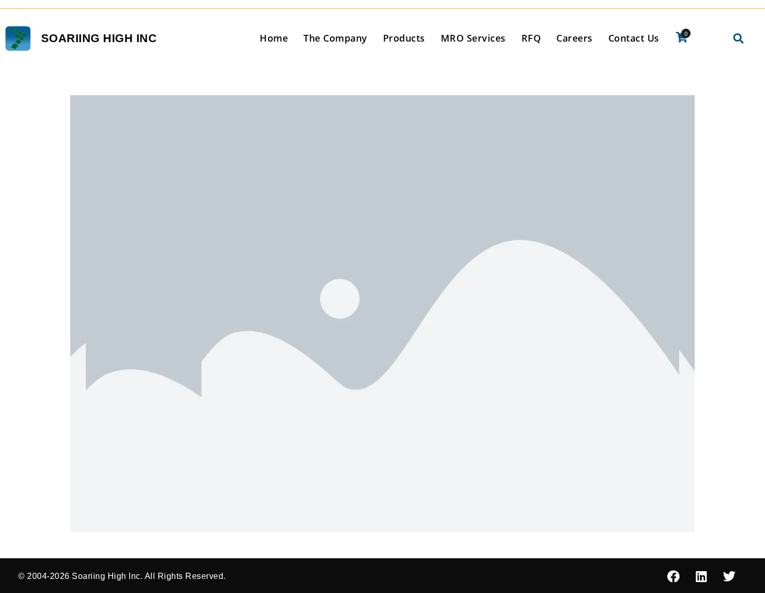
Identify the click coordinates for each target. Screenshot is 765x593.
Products (404, 38)
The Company (335, 38)
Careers (574, 38)
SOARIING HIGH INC (99, 38)
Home (274, 38)
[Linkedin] (701, 576)
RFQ (531, 38)
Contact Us (633, 38)
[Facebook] (673, 576)
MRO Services (473, 38)
